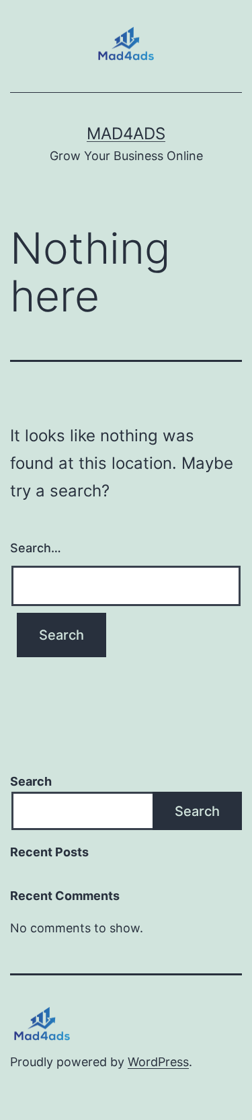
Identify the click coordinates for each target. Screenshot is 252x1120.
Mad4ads (126, 133)
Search (31, 781)
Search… (35, 548)
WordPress (158, 1062)
